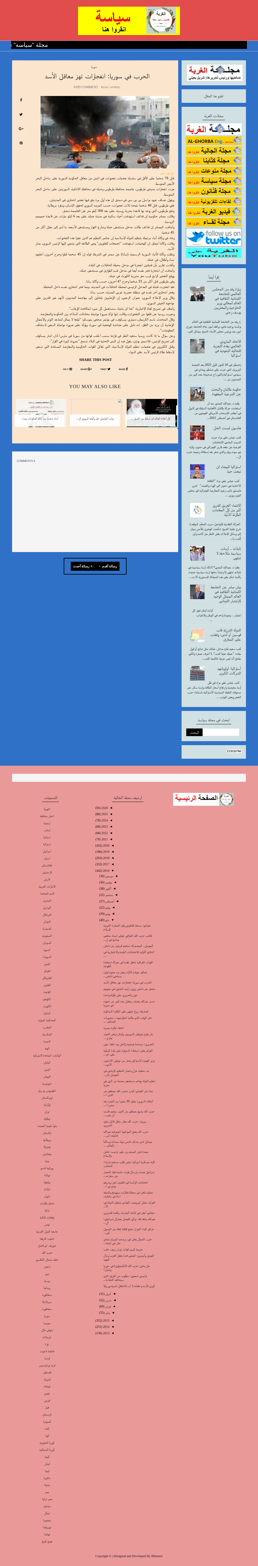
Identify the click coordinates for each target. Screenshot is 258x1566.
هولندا (47, 1534)
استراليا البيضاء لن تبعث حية (228, 468)
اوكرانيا (47, 1104)
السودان (47, 942)
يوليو (107, 907)
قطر (47, 1407)
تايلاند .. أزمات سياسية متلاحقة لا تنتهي (228, 553)
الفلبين (47, 985)
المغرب (47, 1027)
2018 (105, 858)
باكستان (47, 1132)
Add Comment (85, 87)
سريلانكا (47, 1301)
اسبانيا (47, 837)
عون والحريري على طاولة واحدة (120, 995)
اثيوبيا (47, 809)
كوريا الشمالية (47, 1449)
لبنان (47, 1463)
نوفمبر (108, 882)
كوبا (47, 1435)
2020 (105, 845)
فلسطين (47, 1372)
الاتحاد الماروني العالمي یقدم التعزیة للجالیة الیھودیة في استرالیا (227, 348)
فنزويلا (47, 1379)
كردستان (47, 1414)
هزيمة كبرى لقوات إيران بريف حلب (122, 1249)
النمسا (47, 1041)
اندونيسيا (47, 1083)
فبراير (107, 1306)
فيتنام (47, 1386)
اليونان (47, 1076)
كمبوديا (47, 1421)
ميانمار (47, 1506)
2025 (104, 814)
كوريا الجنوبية (47, 1442)
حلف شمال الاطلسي (47, 1259)
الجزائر (47, 921)
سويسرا (47, 1323)
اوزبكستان (47, 1097)
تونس (47, 1224)
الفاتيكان (47, 978)
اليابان (47, 1062)
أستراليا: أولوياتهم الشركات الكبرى (229, 670)
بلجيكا (47, 1147)
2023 (104, 826)
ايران (47, 1111)
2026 (104, 808)
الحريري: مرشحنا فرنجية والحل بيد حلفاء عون (128, 1044)
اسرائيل (47, 851)
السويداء (47, 956)
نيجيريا (47, 1520)
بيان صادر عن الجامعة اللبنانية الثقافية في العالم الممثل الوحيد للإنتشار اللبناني (225, 594)
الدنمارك (47, 928)
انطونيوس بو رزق (47, 1090)
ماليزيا (47, 1477)
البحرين (47, 900)
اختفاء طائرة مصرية (113, 1027)
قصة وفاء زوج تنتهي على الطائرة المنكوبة (125, 1011)
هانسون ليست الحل (227, 427)
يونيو (107, 913)
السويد (47, 949)
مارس (107, 1300)
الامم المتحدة (47, 893)
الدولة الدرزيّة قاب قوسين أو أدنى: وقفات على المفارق (225, 634)
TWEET (103, 369)
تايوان (47, 1196)
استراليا (47, 844)
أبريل (107, 1293)
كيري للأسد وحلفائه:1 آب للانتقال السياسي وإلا (129, 1286)
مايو (106, 920)
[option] (150, 415)
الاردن (47, 879)
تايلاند (47, 1189)
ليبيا (47, 1470)
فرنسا (47, 1358)
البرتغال (47, 914)
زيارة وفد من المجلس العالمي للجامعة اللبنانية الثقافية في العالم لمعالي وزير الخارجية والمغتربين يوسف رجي (226, 300)
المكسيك (47, 1034)
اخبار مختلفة (47, 816)
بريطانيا (47, 1140)
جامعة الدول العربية (47, 1231)
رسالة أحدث (81, 566)
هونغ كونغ (47, 1541)
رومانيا (47, 1287)
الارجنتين (47, 872)
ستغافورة (47, 1294)
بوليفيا (47, 1182)
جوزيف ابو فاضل (47, 1245)
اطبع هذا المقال (213, 96)
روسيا (47, 1280)
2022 (104, 833)
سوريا (94, 66)
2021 (104, 839)
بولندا (47, 1175)
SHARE (122, 369)
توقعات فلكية (47, 1217)
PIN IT (66, 369)
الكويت (47, 1006)
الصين (47, 963)
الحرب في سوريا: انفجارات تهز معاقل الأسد (127, 982)
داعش (47, 1266)
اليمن (47, 1069)
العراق (47, 971)
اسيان (47, 858)
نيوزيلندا (47, 1527)
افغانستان (47, 865)
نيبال (47, 1513)
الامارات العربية (46, 886)
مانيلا (47, 1485)
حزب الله (47, 1252)
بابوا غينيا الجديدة (47, 1125)
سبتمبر (108, 894)
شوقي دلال (47, 1330)
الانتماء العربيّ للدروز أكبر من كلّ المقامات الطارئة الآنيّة (226, 510)
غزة (47, 1344)
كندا (47, 1428)
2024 (104, 820)
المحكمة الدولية (47, 1020)
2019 (105, 851)
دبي (47, 1273)
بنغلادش (47, 1154)
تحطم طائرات (47, 1203)
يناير (107, 1312)
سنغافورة (47, 1308)
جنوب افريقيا (47, 1238)
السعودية (47, 935)
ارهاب (47, 830)
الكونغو (47, 999)
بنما (47, 1161)
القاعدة (47, 992)
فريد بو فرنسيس (47, 1365)
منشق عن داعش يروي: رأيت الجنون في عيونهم (129, 988)
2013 (105, 1333)
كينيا (47, 1456)
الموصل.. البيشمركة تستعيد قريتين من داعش (128, 945)
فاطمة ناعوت (47, 1351)
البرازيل (47, 907)
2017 (105, 864)
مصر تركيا (47, 1499)
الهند (47, 1048)
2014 (105, 1326)
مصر (47, 1492)
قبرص (47, 1400)
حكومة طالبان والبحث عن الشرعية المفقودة (226, 391)
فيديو (47, 1393)
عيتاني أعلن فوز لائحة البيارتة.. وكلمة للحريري (129, 1212)
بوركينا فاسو (47, 1168)
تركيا (47, 1210)
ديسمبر (108, 876)
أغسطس (109, 901)
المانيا (47, 1013)
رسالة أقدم (109, 566)
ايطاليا (47, 1118)
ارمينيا (47, 823)
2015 (105, 1320)
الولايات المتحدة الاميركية (47, 1055)
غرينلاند (47, 1337)
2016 (105, 870)
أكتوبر (107, 888)
